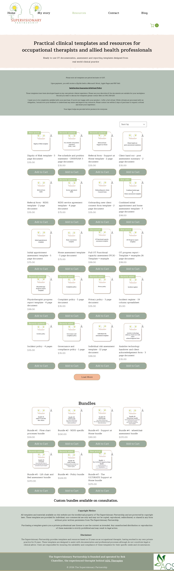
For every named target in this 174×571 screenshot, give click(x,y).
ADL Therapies (114, 561)
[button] (155, 25)
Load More (87, 377)
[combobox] (133, 124)
